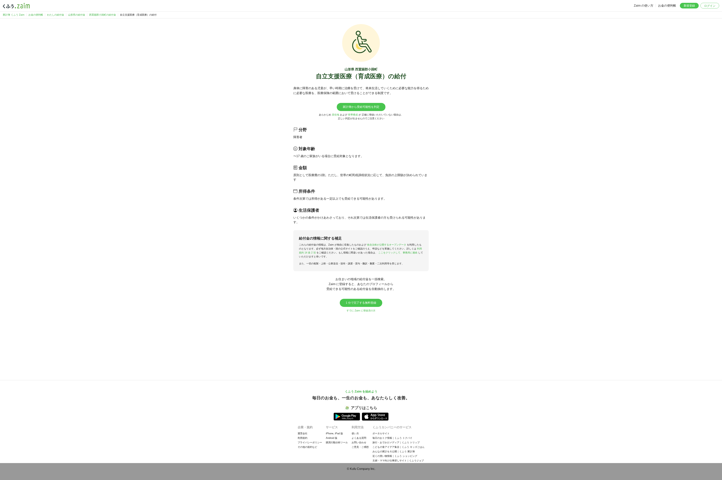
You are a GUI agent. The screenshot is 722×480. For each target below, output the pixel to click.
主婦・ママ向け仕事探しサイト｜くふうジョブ (398, 460)
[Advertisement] (361, 344)
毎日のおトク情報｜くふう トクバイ (392, 438)
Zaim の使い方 (643, 5)
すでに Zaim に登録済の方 (361, 310)
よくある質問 (359, 438)
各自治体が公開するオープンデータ (386, 244)
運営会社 (302, 433)
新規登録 (689, 5)
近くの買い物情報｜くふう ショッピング (394, 456)
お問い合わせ (359, 442)
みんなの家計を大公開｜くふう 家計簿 (393, 451)
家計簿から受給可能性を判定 (361, 106)
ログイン (709, 5)
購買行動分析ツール (337, 442)
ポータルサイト (381, 433)
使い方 (355, 433)
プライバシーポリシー (310, 442)
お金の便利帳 (667, 5)
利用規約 (302, 438)
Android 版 (331, 438)
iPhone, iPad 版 (334, 433)
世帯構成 (353, 114)
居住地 (335, 114)
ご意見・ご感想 (360, 447)
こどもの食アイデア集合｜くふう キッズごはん (398, 447)
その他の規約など (307, 447)
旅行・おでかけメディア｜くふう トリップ (396, 442)
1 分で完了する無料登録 (361, 302)
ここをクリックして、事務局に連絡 (397, 252)
